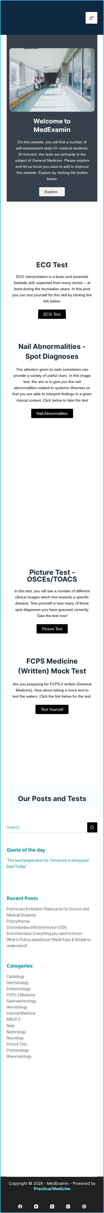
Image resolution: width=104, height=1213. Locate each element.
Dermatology (18, 983)
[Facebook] (20, 1206)
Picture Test (17, 1044)
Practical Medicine (52, 1188)
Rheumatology (19, 1056)
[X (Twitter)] (52, 1206)
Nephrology (16, 1032)
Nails (11, 1026)
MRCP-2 (14, 1019)
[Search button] (92, 827)
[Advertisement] (52, 1125)
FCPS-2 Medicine (21, 995)
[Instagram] (68, 1206)
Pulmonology (18, 1050)
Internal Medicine (21, 1013)
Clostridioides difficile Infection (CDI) (37, 927)
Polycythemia (18, 921)
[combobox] (47, 827)
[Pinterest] (84, 1206)
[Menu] (91, 18)
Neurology (15, 1038)
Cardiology (16, 976)
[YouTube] (36, 1206)
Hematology (17, 1007)
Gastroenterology (21, 1001)
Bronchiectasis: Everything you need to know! (44, 933)
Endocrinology (18, 989)
